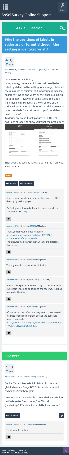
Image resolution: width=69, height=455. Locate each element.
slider (8, 176)
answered (9, 377)
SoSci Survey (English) (33, 70)
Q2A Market (21, 450)
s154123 (50, 70)
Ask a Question (29, 28)
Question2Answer (20, 452)
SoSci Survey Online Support (26, 15)
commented (11, 192)
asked (7, 70)
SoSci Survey (34, 192)
